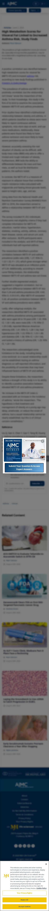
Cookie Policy (41, 888)
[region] (24, 886)
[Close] (46, 864)
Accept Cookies (24, 906)
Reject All (24, 900)
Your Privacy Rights (24, 893)
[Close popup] (42, 441)
